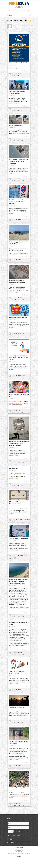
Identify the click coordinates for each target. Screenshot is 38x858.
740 (14, 722)
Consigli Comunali (22, 461)
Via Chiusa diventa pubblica (17, 788)
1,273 (11, 558)
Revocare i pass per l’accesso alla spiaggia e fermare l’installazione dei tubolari (18, 581)
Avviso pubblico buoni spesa (18, 317)
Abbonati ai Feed (30, 20)
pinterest (23, 71)
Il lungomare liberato (15, 125)
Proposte (23, 375)
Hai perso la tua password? (14, 835)
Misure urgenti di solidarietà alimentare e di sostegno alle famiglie (18, 358)
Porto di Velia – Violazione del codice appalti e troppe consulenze (18, 161)
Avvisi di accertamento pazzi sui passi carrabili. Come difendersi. (18, 202)
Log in (18, 831)
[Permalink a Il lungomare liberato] (19, 119)
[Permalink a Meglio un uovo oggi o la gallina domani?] (19, 664)
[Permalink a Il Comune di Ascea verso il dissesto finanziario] (19, 495)
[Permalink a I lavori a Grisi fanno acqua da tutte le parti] (19, 733)
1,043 (15, 616)
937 (14, 691)
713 (14, 261)
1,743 (15, 462)
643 (14, 110)
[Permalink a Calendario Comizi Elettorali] (19, 48)
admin (15, 73)
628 (14, 485)
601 (14, 75)
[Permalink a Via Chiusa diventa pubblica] (19, 779)
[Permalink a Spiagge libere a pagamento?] (19, 531)
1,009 (15, 805)
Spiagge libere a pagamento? (18, 538)
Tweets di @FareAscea (12, 843)
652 (14, 140)
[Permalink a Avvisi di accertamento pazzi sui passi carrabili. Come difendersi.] (19, 191)
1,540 (15, 377)
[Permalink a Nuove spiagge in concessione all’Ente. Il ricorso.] (19, 232)
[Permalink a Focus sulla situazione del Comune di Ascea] (19, 85)
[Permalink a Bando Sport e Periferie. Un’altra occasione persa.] (19, 272)
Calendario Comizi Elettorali (18, 63)
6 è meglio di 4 (13, 468)
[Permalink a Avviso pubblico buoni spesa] (19, 310)
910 (14, 412)
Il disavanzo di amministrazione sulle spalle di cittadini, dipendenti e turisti (19, 443)
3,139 (15, 221)
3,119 (15, 767)
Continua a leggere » (14, 68)
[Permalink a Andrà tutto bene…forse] (19, 700)
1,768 (15, 654)
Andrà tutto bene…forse (17, 707)
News (22, 73)
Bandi (19, 297)
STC (22, 847)
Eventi (19, 73)
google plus (24, 71)
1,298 (15, 335)
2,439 (15, 180)
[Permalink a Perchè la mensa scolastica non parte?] (19, 387)
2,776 (15, 521)
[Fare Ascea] (19, 4)
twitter (26, 71)
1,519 (15, 299)
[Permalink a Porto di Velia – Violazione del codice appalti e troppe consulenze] (19, 151)
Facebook (28, 71)
